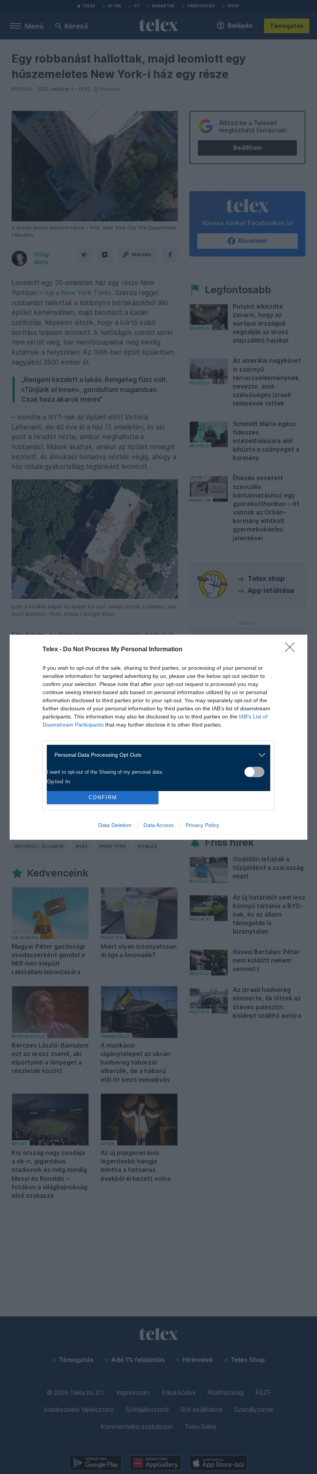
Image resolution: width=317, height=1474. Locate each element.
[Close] (292, 649)
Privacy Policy (202, 825)
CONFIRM (103, 797)
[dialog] (158, 737)
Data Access (158, 825)
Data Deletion (114, 825)
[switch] (254, 772)
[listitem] (155, 755)
